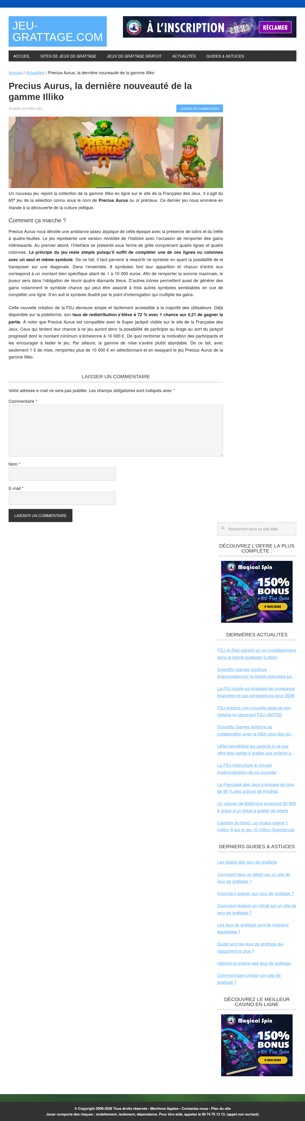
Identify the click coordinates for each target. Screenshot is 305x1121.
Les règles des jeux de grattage (247, 862)
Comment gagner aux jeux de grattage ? (255, 893)
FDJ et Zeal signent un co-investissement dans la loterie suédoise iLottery (256, 653)
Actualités (35, 72)
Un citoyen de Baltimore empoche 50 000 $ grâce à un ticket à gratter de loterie (256, 806)
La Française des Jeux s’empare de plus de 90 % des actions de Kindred (255, 787)
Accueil (15, 72)
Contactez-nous (195, 1108)
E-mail (16, 488)
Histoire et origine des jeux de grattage (254, 963)
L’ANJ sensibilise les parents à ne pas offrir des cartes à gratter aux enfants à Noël (254, 750)
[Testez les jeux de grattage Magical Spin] (209, 36)
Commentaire (23, 401)
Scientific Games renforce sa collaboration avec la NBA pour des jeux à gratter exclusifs (255, 730)
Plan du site (221, 1108)
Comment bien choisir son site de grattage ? (249, 978)
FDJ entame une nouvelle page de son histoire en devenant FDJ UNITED (254, 710)
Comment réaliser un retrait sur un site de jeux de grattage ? (256, 908)
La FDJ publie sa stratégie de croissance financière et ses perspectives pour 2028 (256, 691)
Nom (14, 464)
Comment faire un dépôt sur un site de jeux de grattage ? (253, 877)
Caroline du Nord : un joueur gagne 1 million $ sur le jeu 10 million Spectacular (256, 825)
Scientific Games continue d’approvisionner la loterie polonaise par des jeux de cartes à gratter (255, 673)
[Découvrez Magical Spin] (257, 621)
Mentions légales (164, 1108)
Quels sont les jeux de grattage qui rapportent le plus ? (250, 947)
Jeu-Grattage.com (57, 31)
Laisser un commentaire (199, 108)
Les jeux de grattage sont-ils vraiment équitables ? (253, 928)
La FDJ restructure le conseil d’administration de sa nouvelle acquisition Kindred (246, 769)
